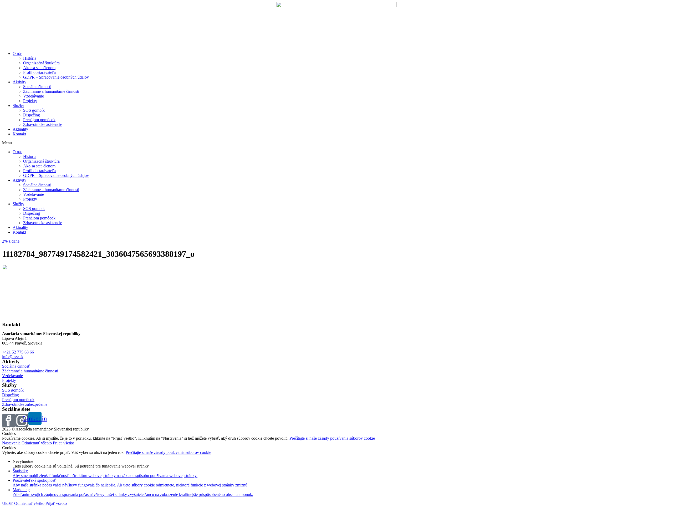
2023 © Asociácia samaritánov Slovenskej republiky (45, 429)
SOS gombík (34, 110)
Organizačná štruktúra (41, 63)
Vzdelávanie (33, 96)
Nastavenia (12, 443)
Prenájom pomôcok (39, 119)
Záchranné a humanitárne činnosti (51, 91)
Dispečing (31, 115)
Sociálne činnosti (37, 86)
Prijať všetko (63, 443)
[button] (336, 143)
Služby (18, 105)
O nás (17, 53)
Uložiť (8, 503)
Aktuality (20, 129)
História (29, 58)
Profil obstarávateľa (39, 72)
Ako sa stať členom (39, 67)
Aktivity (19, 82)
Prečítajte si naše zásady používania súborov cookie (332, 438)
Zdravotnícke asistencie (42, 124)
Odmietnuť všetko (37, 443)
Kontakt (19, 134)
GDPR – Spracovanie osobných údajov (56, 77)
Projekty (30, 101)
